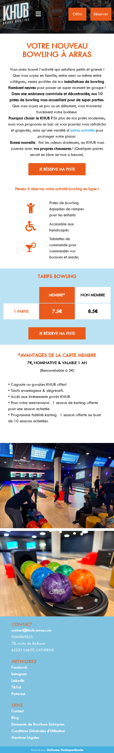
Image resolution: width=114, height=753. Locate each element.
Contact (17, 711)
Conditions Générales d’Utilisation (38, 731)
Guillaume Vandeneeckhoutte (65, 750)
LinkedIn (17, 680)
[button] (49, 14)
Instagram (19, 674)
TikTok (16, 687)
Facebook (19, 667)
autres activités (82, 130)
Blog (15, 717)
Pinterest (18, 694)
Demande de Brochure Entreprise (38, 724)
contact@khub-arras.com (31, 630)
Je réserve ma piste (57, 169)
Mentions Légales (25, 737)
